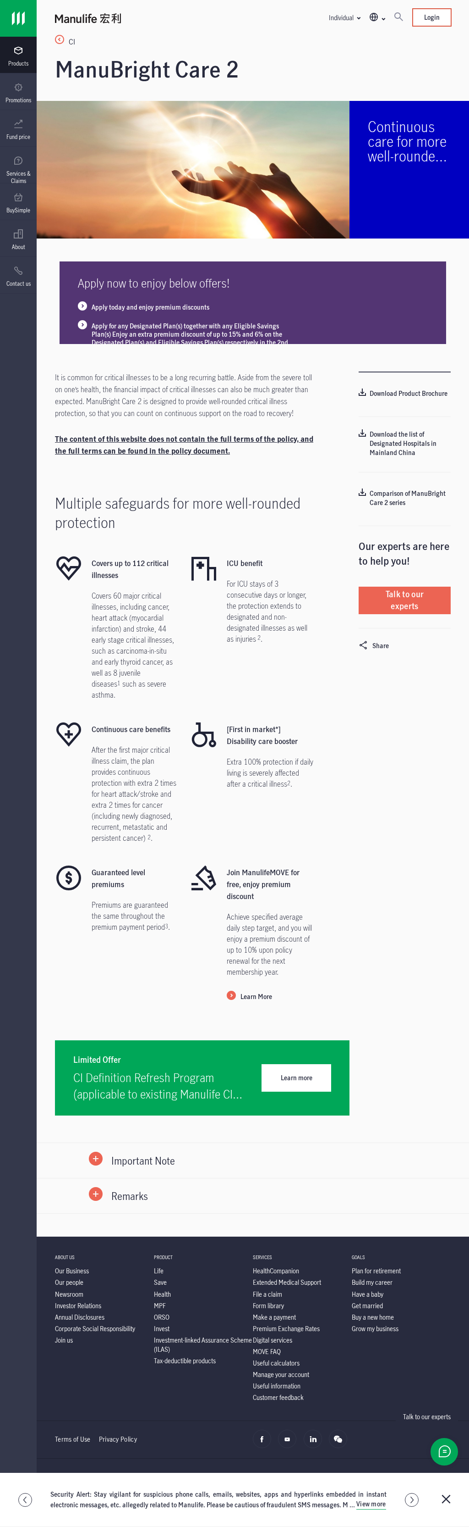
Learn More (256, 997)
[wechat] (340, 1444)
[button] (344, 17)
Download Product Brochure (408, 393)
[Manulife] (154, 19)
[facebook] (264, 1444)
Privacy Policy (118, 1439)
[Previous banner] (25, 1500)
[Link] (18, 18)
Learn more (296, 1077)
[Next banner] (412, 1500)
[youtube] (289, 1444)
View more (371, 1503)
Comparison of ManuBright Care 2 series (408, 498)
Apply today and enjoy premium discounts (150, 307)
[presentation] (18, 55)
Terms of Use (73, 1439)
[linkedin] (315, 1444)
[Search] (398, 17)
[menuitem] (18, 56)
